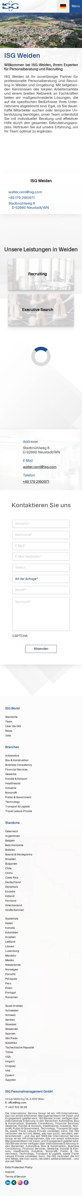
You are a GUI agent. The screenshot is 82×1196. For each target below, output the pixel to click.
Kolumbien (11, 932)
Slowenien (11, 1029)
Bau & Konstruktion (17, 760)
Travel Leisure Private (18, 811)
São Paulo (11, 1038)
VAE (8, 1070)
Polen (8, 988)
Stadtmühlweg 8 (28, 205)
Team (8, 721)
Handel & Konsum (16, 779)
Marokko (10, 955)
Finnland (10, 901)
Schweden (12, 1010)
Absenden (41, 648)
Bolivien (10, 850)
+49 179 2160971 (21, 198)
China (9, 873)
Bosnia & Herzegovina (18, 854)
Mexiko (9, 960)
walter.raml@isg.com (25, 192)
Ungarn (10, 1061)
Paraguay (11, 979)
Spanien (10, 1033)
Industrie (10, 788)
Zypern (9, 1075)
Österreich (11, 831)
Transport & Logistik (17, 806)
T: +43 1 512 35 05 (16, 1107)
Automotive (12, 755)
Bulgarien (11, 864)
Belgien (10, 840)
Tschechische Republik (19, 1047)
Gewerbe (10, 774)
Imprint (9, 1172)
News (8, 731)
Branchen (12, 747)
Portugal (10, 992)
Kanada (10, 928)
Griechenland (13, 905)
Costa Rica (11, 877)
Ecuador (10, 891)
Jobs (8, 735)
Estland (10, 896)
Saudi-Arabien (14, 1006)
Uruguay (10, 1066)
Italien (9, 923)
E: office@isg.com (15, 1102)
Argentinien (12, 836)
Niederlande (13, 965)
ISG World (12, 708)
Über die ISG (13, 726)
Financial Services (16, 769)
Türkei (9, 1052)
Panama (10, 974)
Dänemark (11, 887)
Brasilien (10, 859)
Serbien (10, 1020)
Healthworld (12, 783)
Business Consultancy (18, 765)
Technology (12, 802)
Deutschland (13, 882)
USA (8, 1057)
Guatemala (11, 918)
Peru (8, 983)
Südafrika (11, 1043)
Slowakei (10, 1024)
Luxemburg (12, 951)
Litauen (9, 946)
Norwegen (11, 969)
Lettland (10, 942)
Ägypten (10, 1080)
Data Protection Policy (19, 1167)
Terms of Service (15, 1176)
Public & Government (18, 797)
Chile (8, 868)
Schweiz (10, 1015)
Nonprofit (11, 792)
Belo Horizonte (14, 845)
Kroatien (10, 937)
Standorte (11, 717)
